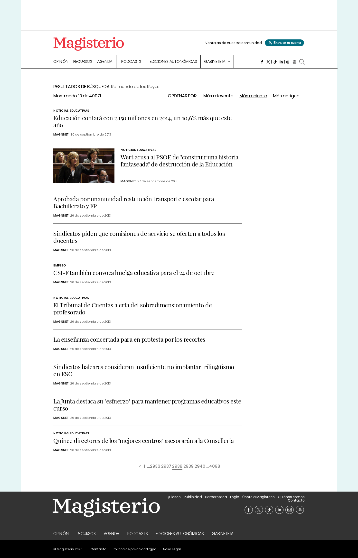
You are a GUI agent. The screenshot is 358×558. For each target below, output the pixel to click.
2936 (155, 466)
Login (234, 496)
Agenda (105, 62)
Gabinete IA (215, 62)
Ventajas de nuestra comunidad (233, 42)
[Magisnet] (88, 44)
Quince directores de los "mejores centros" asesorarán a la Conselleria (143, 440)
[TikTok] (275, 61)
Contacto (296, 500)
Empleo (59, 265)
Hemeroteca (216, 496)
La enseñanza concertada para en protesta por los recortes (129, 339)
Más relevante (218, 96)
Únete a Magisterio (258, 496)
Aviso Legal (172, 549)
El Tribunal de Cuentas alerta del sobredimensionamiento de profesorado (132, 308)
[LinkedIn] (281, 61)
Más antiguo (286, 96)
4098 (214, 466)
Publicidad (193, 496)
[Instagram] (288, 61)
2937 (166, 466)
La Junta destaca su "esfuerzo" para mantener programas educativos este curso (147, 404)
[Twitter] (268, 61)
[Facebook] (261, 61)
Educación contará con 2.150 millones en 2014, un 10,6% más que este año (142, 121)
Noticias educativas (71, 111)
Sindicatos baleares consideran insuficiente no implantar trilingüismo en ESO (143, 370)
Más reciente (253, 96)
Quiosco (174, 496)
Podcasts (131, 62)
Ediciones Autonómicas (173, 62)
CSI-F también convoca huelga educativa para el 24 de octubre (133, 272)
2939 (188, 466)
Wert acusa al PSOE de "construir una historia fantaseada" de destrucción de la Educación (179, 160)
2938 (177, 466)
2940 (200, 466)
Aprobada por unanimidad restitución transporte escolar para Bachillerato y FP (133, 202)
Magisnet (60, 134)
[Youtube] (294, 61)
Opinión (60, 62)
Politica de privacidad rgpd (134, 549)
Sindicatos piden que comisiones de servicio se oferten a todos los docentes (139, 236)
